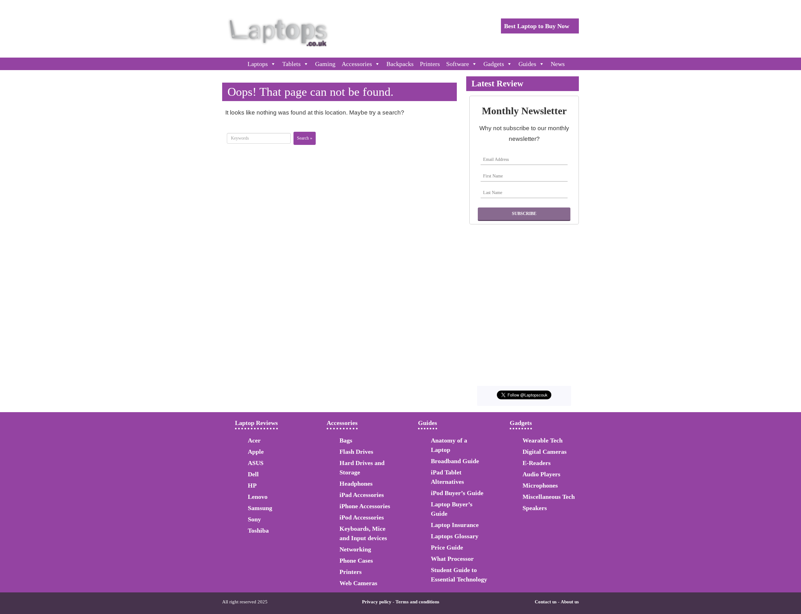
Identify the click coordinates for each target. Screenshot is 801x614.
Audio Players (541, 474)
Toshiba (258, 530)
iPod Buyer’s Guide (457, 492)
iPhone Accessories (364, 506)
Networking (355, 549)
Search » (304, 138)
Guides (527, 63)
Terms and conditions (417, 601)
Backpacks (400, 63)
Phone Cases (356, 560)
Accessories (357, 63)
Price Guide (447, 547)
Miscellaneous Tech (549, 496)
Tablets (291, 63)
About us (570, 601)
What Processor (452, 558)
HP (252, 485)
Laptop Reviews (256, 422)
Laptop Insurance (455, 524)
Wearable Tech (543, 440)
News (558, 63)
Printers (430, 63)
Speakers (535, 507)
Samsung (260, 507)
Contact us (546, 601)
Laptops (257, 63)
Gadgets (493, 63)
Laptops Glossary (454, 536)
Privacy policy (376, 601)
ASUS (255, 462)
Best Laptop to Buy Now (537, 26)
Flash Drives (356, 451)
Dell (253, 474)
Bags (345, 440)
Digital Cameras (545, 451)
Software (457, 63)
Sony (254, 519)
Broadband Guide (455, 461)
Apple (256, 451)
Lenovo (258, 496)
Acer (254, 440)
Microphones (540, 485)
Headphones (356, 483)
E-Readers (537, 462)
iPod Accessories (361, 517)
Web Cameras (358, 583)
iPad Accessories (361, 494)
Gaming (325, 63)
